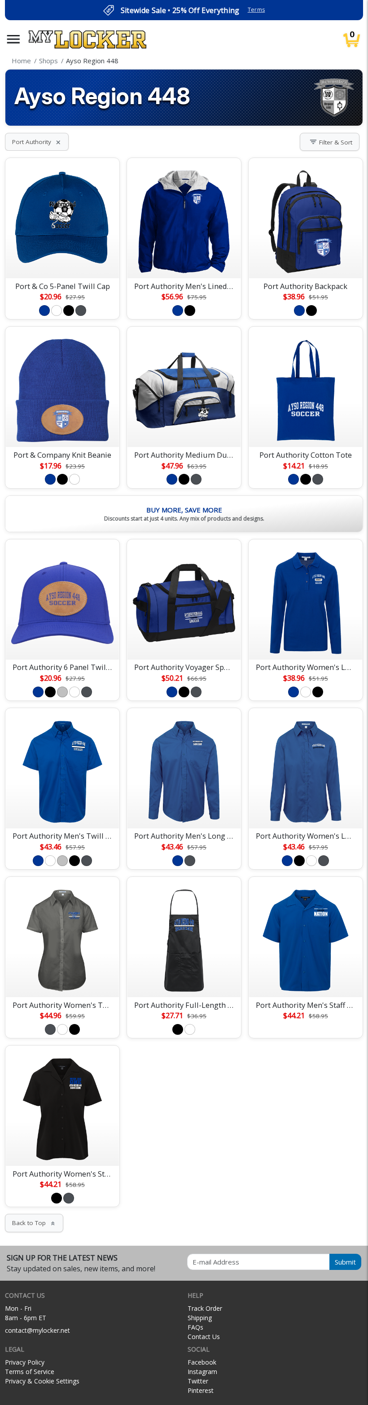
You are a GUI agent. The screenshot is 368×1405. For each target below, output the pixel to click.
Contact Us (204, 1336)
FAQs (195, 1327)
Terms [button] (256, 9)
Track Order (205, 1308)
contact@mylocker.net (37, 1330)
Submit (345, 1261)
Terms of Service (29, 1371)
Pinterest (201, 1390)
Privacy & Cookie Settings (42, 1381)
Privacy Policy (24, 1362)
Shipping (200, 1317)
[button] (13, 39)
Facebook (202, 1362)
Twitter (198, 1381)
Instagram (202, 1371)
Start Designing (62, 260)
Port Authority (36, 142)
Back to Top (34, 1223)
